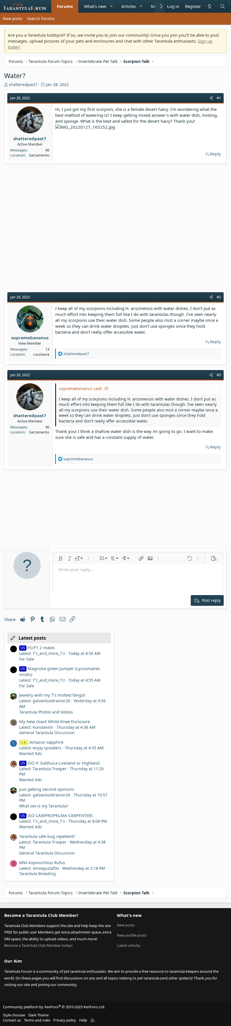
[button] (111, 6)
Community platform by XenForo (54, 1006)
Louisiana (41, 354)
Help (83, 1020)
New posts (13, 18)
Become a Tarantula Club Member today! (38, 945)
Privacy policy (64, 1020)
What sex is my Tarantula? (43, 806)
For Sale (26, 659)
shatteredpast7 (23, 84)
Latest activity (128, 945)
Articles (128, 6)
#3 (219, 374)
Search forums (41, 18)
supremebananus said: (81, 388)
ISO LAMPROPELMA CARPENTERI (56, 815)
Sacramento (39, 155)
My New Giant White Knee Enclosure (54, 721)
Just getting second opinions (46, 789)
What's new (95, 6)
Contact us (12, 1020)
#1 (219, 97)
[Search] (222, 6)
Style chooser (14, 1015)
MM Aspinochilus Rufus (42, 862)
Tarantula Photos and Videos (46, 712)
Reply (215, 154)
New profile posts (131, 935)
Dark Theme (38, 1015)
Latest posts (32, 638)
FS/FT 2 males (38, 647)
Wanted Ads (30, 753)
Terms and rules (37, 1020)
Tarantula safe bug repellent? (47, 836)
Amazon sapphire (42, 742)
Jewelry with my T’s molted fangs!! (52, 695)
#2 (219, 297)
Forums (65, 6)
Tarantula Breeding (37, 873)
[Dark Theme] (209, 6)
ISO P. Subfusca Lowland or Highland (60, 763)
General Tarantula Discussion (47, 732)
